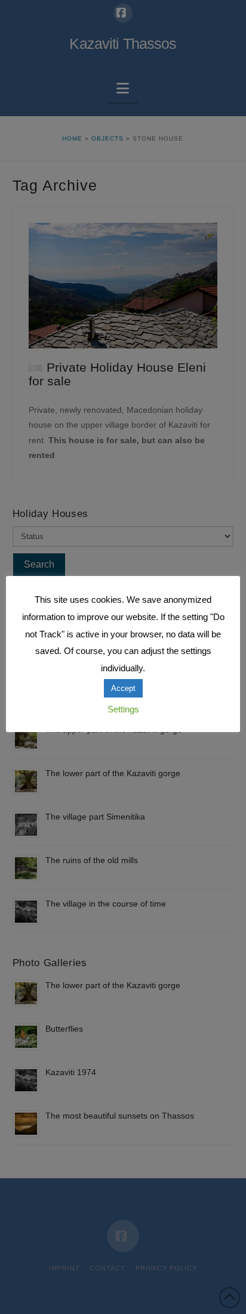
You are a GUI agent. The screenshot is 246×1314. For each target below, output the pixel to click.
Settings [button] (123, 709)
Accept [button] (123, 688)
